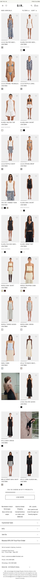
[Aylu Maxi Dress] (10, 425)
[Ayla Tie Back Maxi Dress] (29, 347)
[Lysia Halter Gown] (29, 386)
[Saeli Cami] (10, 347)
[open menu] (2, 5)
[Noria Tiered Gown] (10, 308)
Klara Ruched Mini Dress (27, 42)
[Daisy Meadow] (2, 47)
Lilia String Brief (27, 163)
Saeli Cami (5, 363)
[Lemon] (2, 291)
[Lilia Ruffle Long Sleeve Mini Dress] (29, 68)
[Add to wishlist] (17, 16)
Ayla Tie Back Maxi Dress (27, 363)
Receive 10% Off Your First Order (13, 540)
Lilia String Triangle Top (9, 83)
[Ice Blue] (2, 368)
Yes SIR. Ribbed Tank (9, 202)
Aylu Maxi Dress (7, 440)
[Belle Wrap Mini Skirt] (10, 464)
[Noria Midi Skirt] (10, 270)
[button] (35, 10)
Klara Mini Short (27, 122)
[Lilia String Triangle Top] (10, 68)
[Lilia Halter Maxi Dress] (10, 26)
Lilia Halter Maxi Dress (8, 42)
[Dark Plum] (5, 291)
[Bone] (21, 368)
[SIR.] (20, 6)
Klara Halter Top (8, 122)
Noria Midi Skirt (7, 285)
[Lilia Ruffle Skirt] (10, 148)
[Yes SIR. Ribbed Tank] (10, 187)
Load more (20, 497)
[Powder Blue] (2, 329)
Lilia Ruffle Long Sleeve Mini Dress (27, 83)
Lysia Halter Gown (27, 402)
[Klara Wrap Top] (29, 228)
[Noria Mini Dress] (29, 308)
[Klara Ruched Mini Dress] (29, 26)
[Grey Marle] (7, 208)
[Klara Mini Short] (29, 107)
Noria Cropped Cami (28, 285)
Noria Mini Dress (27, 324)
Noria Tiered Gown (8, 324)
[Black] (24, 50)
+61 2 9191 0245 (10, 559)
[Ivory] (21, 50)
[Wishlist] (6, 6)
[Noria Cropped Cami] (29, 270)
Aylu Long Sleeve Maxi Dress (29, 479)
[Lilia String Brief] (29, 148)
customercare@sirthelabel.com (14, 556)
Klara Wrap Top (26, 244)
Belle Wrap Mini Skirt (10, 479)
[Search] (31, 6)
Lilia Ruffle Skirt (8, 163)
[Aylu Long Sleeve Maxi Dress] (29, 464)
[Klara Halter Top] (10, 107)
